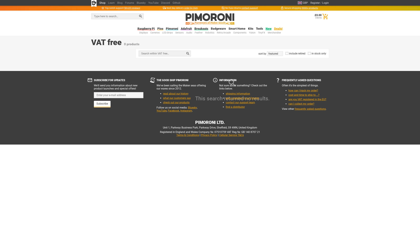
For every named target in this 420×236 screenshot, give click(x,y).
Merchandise (274, 32)
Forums (129, 2)
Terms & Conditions (187, 135)
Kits (250, 28)
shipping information (238, 93)
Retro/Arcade (224, 32)
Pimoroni (172, 28)
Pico (160, 28)
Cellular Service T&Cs (231, 135)
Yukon (252, 32)
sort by (262, 53)
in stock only (318, 53)
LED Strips (167, 32)
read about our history (176, 93)
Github (176, 2)
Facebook (173, 110)
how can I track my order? (303, 90)
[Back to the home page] (210, 19)
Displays (143, 32)
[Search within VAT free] (188, 53)
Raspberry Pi (146, 28)
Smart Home (237, 28)
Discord (165, 2)
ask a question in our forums (242, 98)
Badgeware (218, 28)
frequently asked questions (310, 108)
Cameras (155, 32)
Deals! (278, 28)
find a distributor (235, 106)
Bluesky (141, 2)
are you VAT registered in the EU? (307, 99)
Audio (189, 32)
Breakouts (201, 28)
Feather (199, 32)
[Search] (141, 16)
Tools (259, 28)
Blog (120, 2)
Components (239, 32)
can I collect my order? (301, 103)
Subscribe (102, 103)
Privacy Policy (209, 135)
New (269, 28)
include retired (296, 53)
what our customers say (177, 98)
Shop (102, 2)
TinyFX (261, 32)
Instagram (186, 110)
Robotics (209, 32)
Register (315, 2)
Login (325, 2)
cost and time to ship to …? (303, 95)
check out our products (176, 102)
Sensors (179, 32)
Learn (111, 2)
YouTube (153, 2)
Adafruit (186, 28)
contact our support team (240, 102)
